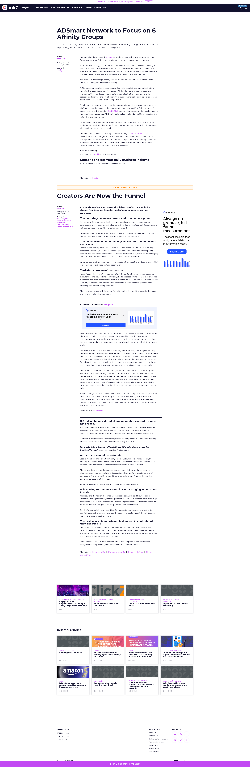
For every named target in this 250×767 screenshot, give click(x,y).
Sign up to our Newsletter (125, 763)
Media (59, 70)
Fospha (108, 304)
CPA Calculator (63, 736)
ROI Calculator (63, 739)
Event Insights (62, 219)
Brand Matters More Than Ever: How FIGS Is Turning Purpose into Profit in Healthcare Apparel (142, 650)
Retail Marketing (63, 225)
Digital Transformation (75, 600)
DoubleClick (113, 111)
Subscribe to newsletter (158, 739)
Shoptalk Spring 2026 (65, 227)
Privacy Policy (154, 749)
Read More (139, 2)
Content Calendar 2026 (95, 8)
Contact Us (153, 736)
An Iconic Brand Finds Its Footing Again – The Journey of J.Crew (108, 650)
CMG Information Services (141, 134)
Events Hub (77, 8)
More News (61, 72)
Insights (25, 8)
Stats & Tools (63, 730)
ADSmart (110, 57)
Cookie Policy (154, 745)
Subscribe (242, 6)
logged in (96, 154)
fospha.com (98, 411)
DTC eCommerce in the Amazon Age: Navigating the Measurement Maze (73, 680)
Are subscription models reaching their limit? (108, 680)
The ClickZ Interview (59, 8)
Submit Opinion (155, 752)
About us (152, 733)
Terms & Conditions (156, 742)
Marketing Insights (64, 221)
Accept (148, 2)
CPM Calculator (41, 8)
